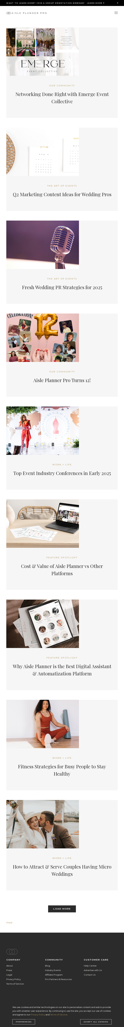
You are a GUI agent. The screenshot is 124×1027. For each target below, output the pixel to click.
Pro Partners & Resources (58, 979)
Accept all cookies (96, 1022)
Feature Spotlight (62, 557)
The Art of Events (62, 185)
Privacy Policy (13, 979)
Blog (47, 965)
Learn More (95, 3)
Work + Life (62, 464)
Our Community (62, 85)
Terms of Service (15, 983)
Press (9, 970)
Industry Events (53, 970)
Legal (9, 974)
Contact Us (89, 974)
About (9, 965)
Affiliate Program (54, 974)
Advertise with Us (93, 970)
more (9, 922)
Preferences (24, 1022)
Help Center (90, 965)
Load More (62, 909)
